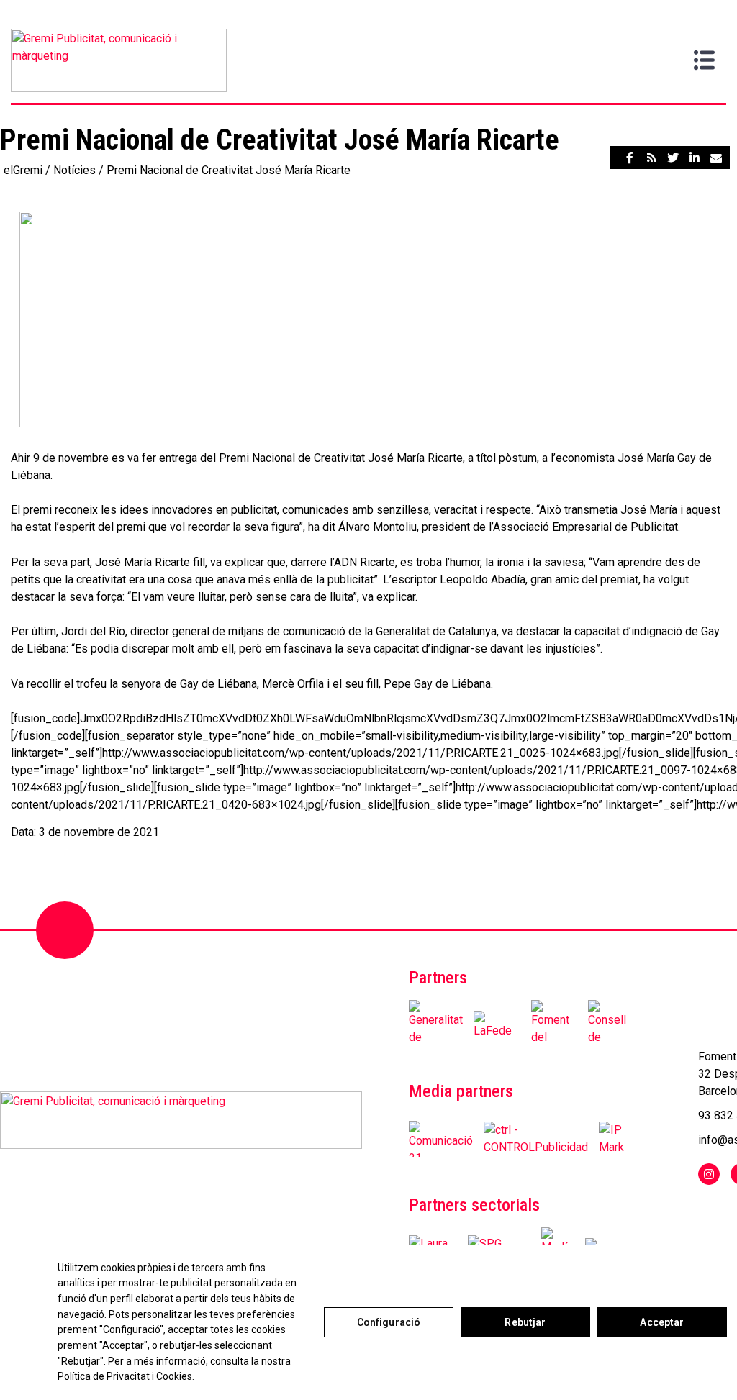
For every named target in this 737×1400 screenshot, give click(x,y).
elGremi (23, 170)
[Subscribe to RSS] (651, 157)
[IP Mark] (611, 1139)
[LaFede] (497, 1025)
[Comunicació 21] (441, 1139)
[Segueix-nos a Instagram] (709, 1174)
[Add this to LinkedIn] (694, 157)
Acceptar (662, 1322)
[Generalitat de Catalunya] (436, 1025)
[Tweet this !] (673, 157)
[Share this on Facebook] (630, 157)
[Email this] (716, 157)
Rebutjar (525, 1322)
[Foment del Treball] (554, 1025)
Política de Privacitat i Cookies (125, 1376)
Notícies (74, 170)
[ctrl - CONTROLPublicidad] (536, 1139)
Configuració (389, 1322)
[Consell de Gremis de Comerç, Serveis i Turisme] (611, 1025)
